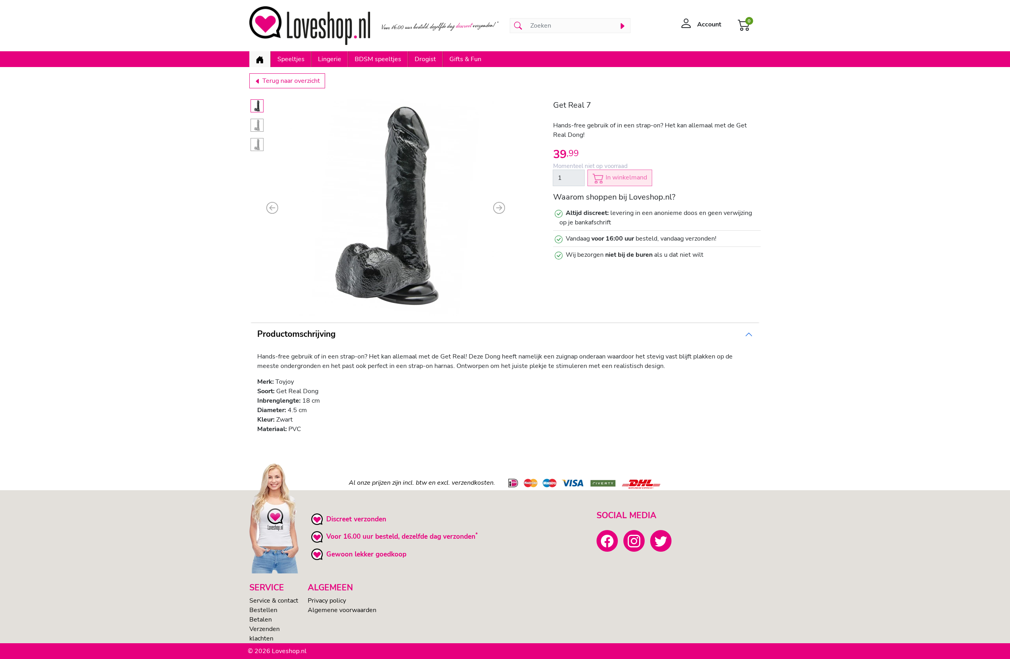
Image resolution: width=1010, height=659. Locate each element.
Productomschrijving (296, 334)
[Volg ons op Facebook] (607, 540)
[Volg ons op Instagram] (634, 540)
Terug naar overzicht (290, 81)
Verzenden (264, 629)
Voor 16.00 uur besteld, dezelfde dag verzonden (400, 536)
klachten (261, 638)
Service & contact (273, 600)
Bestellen (263, 610)
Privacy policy (327, 600)
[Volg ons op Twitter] (660, 540)
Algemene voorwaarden (342, 610)
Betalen (260, 619)
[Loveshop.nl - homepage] (309, 25)
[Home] (259, 59)
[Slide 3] (257, 144)
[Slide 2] (257, 125)
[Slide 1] (257, 105)
